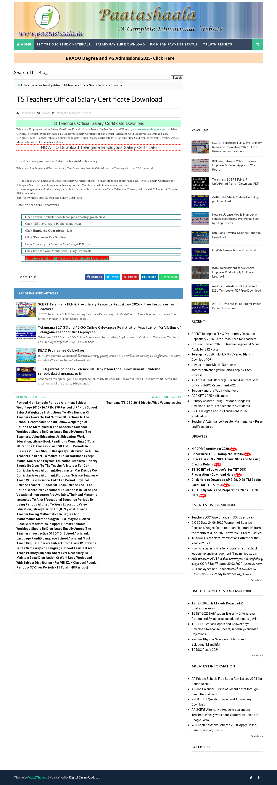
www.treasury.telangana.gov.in (151, 129)
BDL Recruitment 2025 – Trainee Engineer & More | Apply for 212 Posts (234, 165)
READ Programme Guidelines (61, 350)
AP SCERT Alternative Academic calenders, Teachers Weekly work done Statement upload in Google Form (225, 715)
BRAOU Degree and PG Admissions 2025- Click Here (105, 58)
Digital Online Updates (84, 777)
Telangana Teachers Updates (42, 85)
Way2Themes (37, 777)
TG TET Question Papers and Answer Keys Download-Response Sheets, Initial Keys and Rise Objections (225, 629)
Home (26, 44)
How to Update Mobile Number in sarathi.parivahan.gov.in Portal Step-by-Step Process (236, 219)
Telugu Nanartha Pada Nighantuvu (215, 390)
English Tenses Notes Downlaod (234, 250)
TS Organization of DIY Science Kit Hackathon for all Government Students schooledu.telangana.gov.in (99, 371)
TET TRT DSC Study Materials (63, 44)
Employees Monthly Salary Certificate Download (66, 258)
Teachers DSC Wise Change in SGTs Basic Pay (223, 517)
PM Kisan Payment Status (174, 44)
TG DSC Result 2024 (205, 649)
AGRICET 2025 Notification (210, 395)
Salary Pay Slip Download (120, 44)
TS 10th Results (217, 44)
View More (257, 580)
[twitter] (251, 777)
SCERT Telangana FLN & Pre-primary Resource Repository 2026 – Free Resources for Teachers (106, 306)
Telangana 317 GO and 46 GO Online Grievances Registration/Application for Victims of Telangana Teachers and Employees (109, 329)
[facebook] (258, 777)
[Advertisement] (98, 612)
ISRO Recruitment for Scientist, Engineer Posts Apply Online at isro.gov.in (233, 272)
